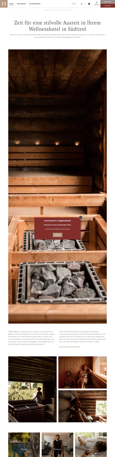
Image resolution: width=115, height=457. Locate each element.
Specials (96, 4)
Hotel (11, 4)
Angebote (57, 235)
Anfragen (108, 2)
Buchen (108, 5)
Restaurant (21, 4)
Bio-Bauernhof (34, 4)
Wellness (63, 10)
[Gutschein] (89, 4)
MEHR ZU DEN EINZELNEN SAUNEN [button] (69, 347)
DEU (73, 4)
